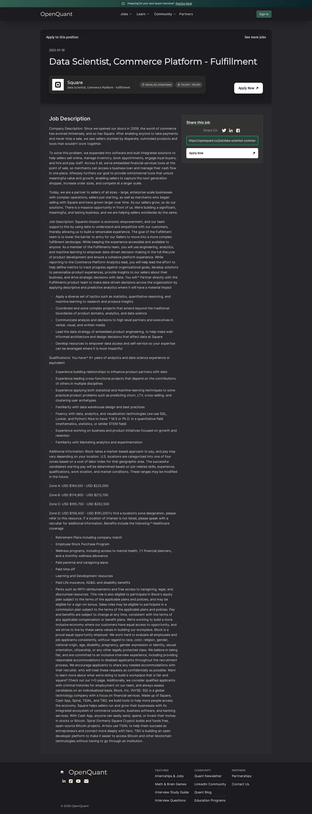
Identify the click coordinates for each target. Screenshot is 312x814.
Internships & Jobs (169, 776)
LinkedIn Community (210, 784)
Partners (186, 14)
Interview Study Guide (172, 792)
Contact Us (240, 784)
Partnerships (241, 776)
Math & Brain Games (170, 784)
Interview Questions (170, 800)
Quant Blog (203, 792)
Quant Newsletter (208, 776)
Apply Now (246, 88)
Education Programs (210, 800)
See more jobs (255, 37)
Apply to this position (62, 37)
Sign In (264, 14)
